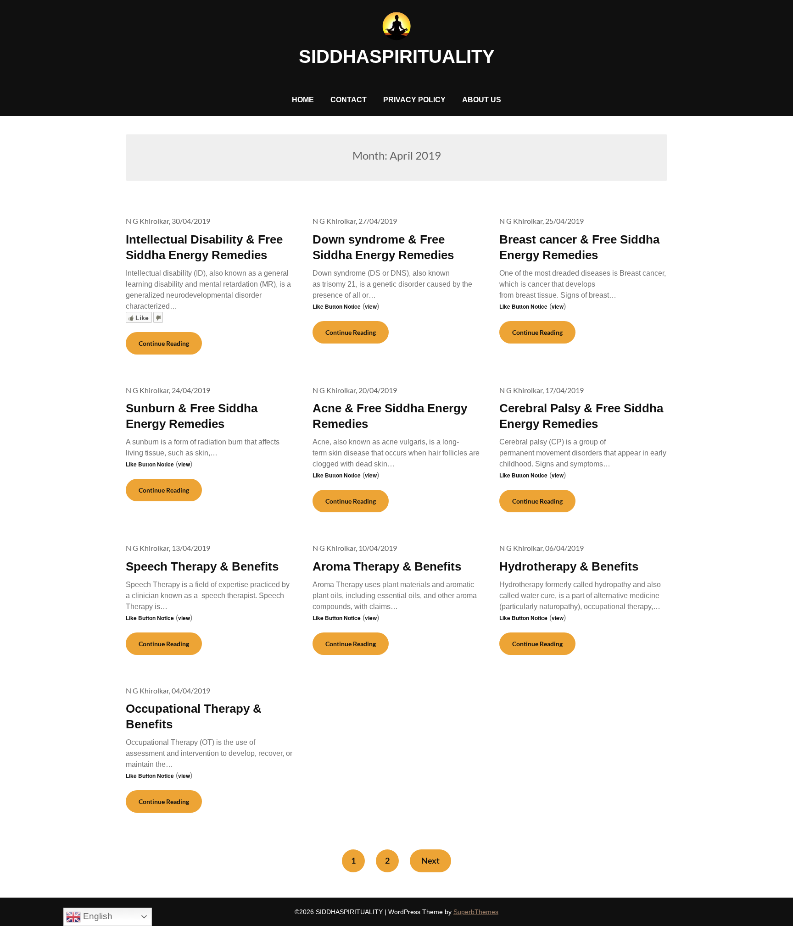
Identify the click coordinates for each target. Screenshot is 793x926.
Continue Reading (164, 343)
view (371, 306)
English (96, 916)
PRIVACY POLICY (414, 100)
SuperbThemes (475, 911)
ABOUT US (481, 100)
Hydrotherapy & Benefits (568, 566)
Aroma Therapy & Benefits (387, 566)
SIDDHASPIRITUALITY (397, 56)
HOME (303, 100)
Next (430, 860)
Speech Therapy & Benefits (202, 566)
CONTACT (348, 100)
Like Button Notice (337, 306)
